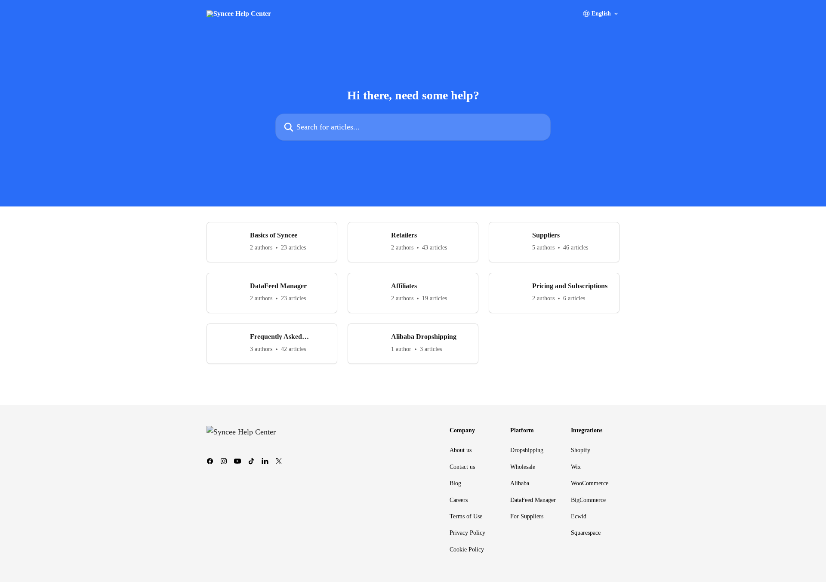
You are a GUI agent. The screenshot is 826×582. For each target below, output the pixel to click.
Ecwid (578, 516)
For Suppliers (526, 516)
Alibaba (519, 483)
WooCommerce (589, 483)
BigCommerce (588, 500)
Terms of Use (466, 516)
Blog (455, 483)
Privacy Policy (467, 533)
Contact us (462, 467)
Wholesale (522, 467)
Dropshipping (526, 450)
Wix (576, 467)
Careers (459, 500)
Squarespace (586, 533)
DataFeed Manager (533, 500)
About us (461, 450)
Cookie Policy (467, 549)
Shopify (580, 450)
